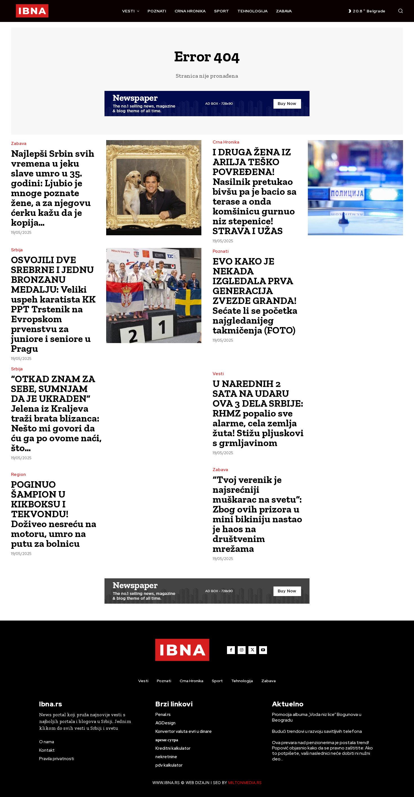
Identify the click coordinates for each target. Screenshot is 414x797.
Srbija (17, 250)
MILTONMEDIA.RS (245, 782)
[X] (252, 650)
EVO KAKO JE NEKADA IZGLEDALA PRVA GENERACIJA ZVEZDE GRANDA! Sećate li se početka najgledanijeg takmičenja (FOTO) (255, 295)
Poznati (221, 251)
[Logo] (32, 11)
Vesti (218, 374)
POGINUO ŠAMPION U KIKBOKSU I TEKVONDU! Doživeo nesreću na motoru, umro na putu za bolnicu (53, 513)
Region (18, 475)
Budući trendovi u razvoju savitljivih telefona (317, 731)
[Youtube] (263, 650)
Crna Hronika (226, 142)
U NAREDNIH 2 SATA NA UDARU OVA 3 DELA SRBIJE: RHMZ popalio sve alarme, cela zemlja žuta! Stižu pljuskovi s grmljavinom (258, 413)
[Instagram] (242, 650)
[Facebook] (231, 650)
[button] (400, 10)
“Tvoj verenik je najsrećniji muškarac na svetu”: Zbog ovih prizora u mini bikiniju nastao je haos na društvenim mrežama (257, 514)
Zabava (18, 144)
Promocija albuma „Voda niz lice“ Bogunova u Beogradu (316, 717)
